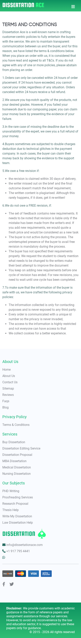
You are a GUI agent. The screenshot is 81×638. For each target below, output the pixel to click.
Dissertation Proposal (17, 455)
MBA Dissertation (14, 461)
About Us (8, 376)
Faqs (5, 401)
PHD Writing (10, 491)
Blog (5, 407)
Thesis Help (10, 510)
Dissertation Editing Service (21, 448)
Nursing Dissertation (16, 474)
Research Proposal (15, 504)
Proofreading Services (17, 497)
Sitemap (8, 388)
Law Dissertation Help (17, 522)
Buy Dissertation (13, 442)
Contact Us (9, 382)
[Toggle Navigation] (73, 6)
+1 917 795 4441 (18, 551)
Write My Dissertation (17, 516)
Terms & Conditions (15, 425)
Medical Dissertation (16, 467)
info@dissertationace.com (24, 545)
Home (6, 369)
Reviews (8, 395)
